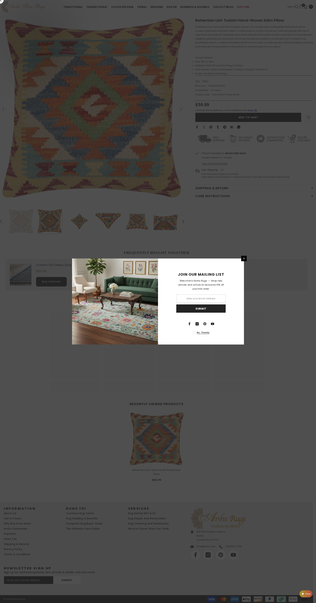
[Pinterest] (205, 324)
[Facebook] (189, 324)
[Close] (244, 258)
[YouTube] (212, 324)
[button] (306, 593)
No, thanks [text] (203, 332)
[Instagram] (197, 324)
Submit (200, 308)
